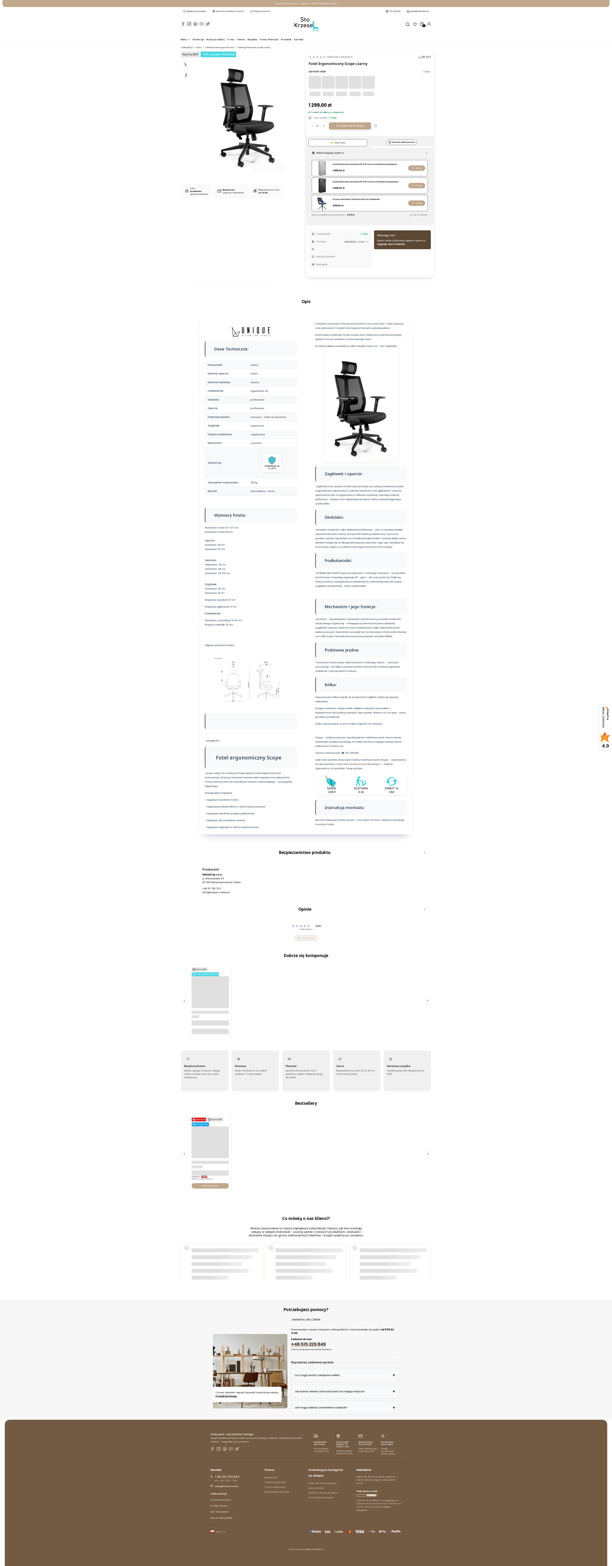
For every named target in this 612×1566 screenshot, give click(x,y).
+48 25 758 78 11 (211, 888)
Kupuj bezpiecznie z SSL (277, 1491)
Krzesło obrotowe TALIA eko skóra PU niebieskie (356, 199)
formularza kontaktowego (363, 764)
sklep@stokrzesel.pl (419, 11)
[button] (375, 125)
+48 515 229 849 (308, 1344)
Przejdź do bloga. (226, 1396)
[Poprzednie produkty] (184, 1001)
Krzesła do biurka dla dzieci (322, 1492)
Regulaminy (271, 1477)
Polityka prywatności (275, 1482)
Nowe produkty (316, 1488)
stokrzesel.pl (187, 47)
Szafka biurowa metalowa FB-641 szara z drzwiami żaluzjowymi (365, 164)
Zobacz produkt (210, 1185)
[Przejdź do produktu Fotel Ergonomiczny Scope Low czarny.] (210, 1007)
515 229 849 (395, 11)
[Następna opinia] (428, 1256)
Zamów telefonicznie (403, 142)
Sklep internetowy (305, 1549)
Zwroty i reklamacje (275, 1487)
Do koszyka (210, 1031)
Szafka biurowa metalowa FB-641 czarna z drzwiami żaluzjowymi (365, 182)
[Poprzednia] (6, 3)
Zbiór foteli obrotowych (320, 1497)
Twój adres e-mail (366, 1491)
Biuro (199, 47)
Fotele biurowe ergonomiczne (219, 47)
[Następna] (606, 3)
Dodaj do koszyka (352, 125)
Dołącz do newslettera (371, 1495)
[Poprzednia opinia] (184, 1256)
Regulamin (390, 1500)
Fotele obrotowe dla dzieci (322, 1483)
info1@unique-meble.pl (215, 892)
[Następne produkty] (428, 1001)
